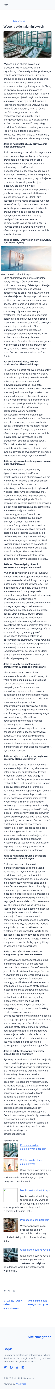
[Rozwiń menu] (49, 4)
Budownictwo (19, 21)
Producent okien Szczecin (34, 1219)
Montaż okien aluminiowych (35, 1190)
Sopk (6, 4)
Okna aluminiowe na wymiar (35, 1249)
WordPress (21, 1384)
